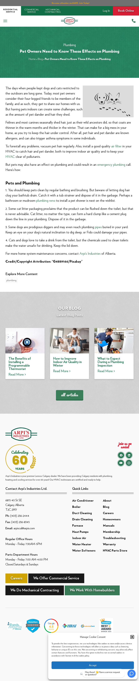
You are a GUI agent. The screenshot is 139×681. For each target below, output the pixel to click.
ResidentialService (10, 10)
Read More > (17, 374)
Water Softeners (83, 550)
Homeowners (112, 519)
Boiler (76, 507)
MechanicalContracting (53, 10)
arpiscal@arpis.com (24, 528)
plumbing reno (45, 200)
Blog (40, 59)
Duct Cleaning (82, 513)
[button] (132, 637)
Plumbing (69, 45)
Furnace (77, 525)
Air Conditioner (83, 500)
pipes (98, 227)
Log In (106, 10)
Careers (108, 513)
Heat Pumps (80, 531)
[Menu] (5, 21)
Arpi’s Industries (90, 253)
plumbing (11, 280)
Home (32, 59)
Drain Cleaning (82, 519)
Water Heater (81, 544)
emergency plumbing (111, 165)
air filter (116, 146)
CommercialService (31, 10)
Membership (111, 531)
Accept (92, 665)
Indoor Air (79, 538)
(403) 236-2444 (19, 515)
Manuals (108, 525)
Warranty (109, 544)
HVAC (10, 157)
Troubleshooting (114, 538)
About (107, 500)
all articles (69, 395)
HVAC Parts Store (115, 550)
